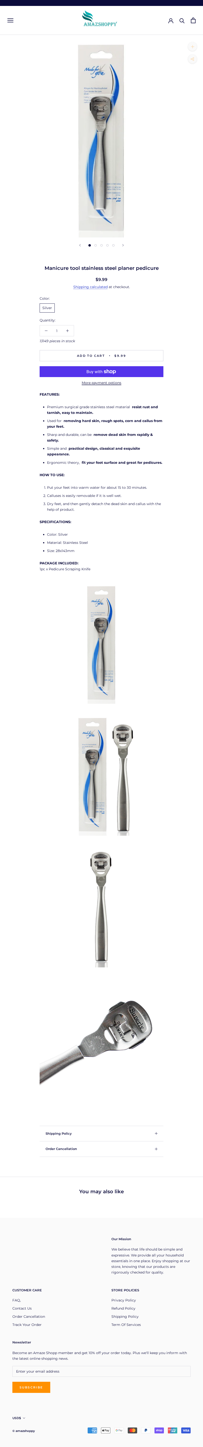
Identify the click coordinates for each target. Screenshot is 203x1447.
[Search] (182, 20)
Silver (47, 308)
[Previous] (80, 245)
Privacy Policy (123, 1300)
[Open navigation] (10, 20)
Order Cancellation (61, 1149)
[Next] (123, 245)
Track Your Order (27, 1324)
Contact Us (22, 1308)
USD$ (16, 1418)
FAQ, (16, 1300)
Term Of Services (126, 1324)
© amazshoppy (23, 1431)
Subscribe (31, 1387)
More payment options (101, 383)
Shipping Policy (59, 1133)
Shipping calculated (90, 287)
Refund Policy (123, 1308)
